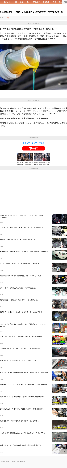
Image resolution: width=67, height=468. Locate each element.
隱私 (15, 461)
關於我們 (3, 461)
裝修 (61, 2)
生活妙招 (7, 2)
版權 (18, 461)
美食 (28, 2)
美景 (54, 2)
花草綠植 (36, 2)
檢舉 (8, 18)
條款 (13, 461)
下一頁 (33, 148)
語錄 (21, 2)
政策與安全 (8, 461)
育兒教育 (46, 2)
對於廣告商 (22, 461)
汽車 (15, 2)
